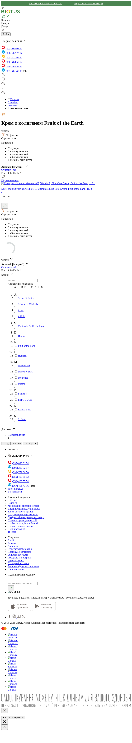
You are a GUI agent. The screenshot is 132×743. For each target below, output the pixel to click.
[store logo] (10, 12)
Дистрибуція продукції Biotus (24, 508)
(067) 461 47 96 (14, 71)
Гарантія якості (16, 560)
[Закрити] (4, 710)
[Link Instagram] (14, 617)
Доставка (13, 546)
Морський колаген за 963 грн (88, 3)
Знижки (12, 543)
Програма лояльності (19, 551)
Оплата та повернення (20, 549)
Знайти (6, 34)
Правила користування (20, 526)
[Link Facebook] (10, 617)
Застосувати (30, 443)
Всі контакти (15, 491)
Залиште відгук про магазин (23, 566)
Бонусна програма (18, 554)
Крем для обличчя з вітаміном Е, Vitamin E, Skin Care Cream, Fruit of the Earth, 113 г (46, 188)
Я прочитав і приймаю (13, 717)
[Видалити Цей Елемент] (20, 173)
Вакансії (12, 503)
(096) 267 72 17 (14, 53)
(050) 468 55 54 (14, 66)
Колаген (12, 105)
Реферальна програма (19, 557)
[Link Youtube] (19, 617)
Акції (11, 540)
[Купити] (4, 206)
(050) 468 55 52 (14, 62)
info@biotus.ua (15, 488)
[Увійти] (3, 75)
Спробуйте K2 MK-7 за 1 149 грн (45, 3)
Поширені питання (18, 563)
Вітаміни (13, 102)
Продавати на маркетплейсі (23, 514)
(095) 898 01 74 (14, 48)
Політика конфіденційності (23, 523)
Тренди (12, 531)
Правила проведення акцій (22, 520)
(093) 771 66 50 (14, 57)
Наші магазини (16, 569)
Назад (6, 443)
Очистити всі (8, 169)
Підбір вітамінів (16, 529)
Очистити (16, 443)
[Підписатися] (11, 588)
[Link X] (23, 617)
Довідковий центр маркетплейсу (26, 517)
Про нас (12, 500)
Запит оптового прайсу (20, 511)
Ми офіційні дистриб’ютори (23, 505)
